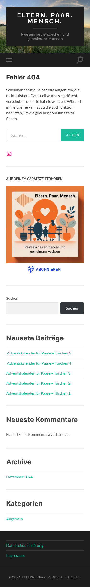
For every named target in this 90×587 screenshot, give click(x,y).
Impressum (15, 555)
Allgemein (14, 518)
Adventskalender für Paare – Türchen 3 (38, 373)
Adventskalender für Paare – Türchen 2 (38, 383)
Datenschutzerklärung (24, 545)
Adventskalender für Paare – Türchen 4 (38, 363)
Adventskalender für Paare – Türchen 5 (38, 353)
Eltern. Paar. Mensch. (45, 18)
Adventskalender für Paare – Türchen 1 (38, 393)
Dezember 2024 (19, 477)
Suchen (12, 298)
